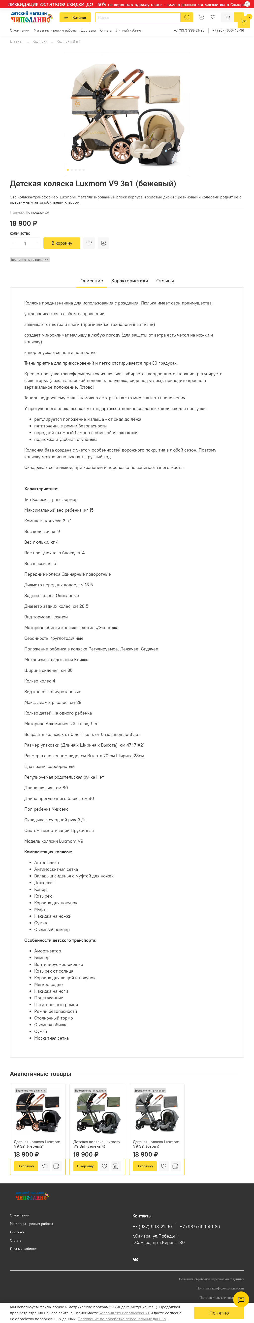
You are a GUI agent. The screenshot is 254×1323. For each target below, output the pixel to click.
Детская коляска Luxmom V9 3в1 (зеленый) (96, 1144)
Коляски (40, 41)
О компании (19, 30)
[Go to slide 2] (72, 170)
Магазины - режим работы (55, 30)
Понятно (219, 1313)
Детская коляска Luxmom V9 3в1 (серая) (156, 1144)
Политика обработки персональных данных (211, 1279)
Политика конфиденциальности (220, 1288)
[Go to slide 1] (68, 170)
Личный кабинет (129, 30)
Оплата (106, 30)
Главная (17, 41)
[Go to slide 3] (76, 170)
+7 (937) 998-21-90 (189, 30)
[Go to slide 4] (80, 170)
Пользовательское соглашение (221, 1298)
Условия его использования (124, 1312)
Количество (20, 233)
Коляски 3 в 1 (68, 41)
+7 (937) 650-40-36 (228, 30)
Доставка (88, 30)
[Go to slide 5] (84, 170)
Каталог (79, 17)
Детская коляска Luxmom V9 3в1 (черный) (37, 1144)
